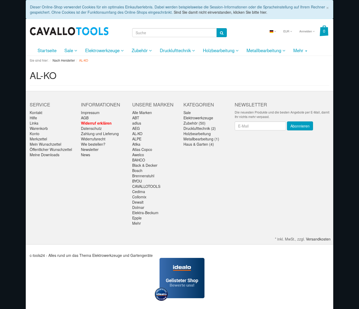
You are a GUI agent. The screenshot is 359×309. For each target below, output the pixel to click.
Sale (69, 50)
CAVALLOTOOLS (146, 186)
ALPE (136, 138)
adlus (136, 123)
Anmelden (306, 31)
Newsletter (90, 149)
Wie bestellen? (93, 144)
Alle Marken (142, 112)
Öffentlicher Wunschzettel (51, 149)
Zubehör (140, 50)
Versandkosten (318, 239)
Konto (34, 133)
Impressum (90, 112)
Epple (137, 217)
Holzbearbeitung (219, 50)
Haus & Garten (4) (198, 144)
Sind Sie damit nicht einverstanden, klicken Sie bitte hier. (220, 12)
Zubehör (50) (194, 123)
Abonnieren (300, 126)
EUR (286, 31)
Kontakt (36, 112)
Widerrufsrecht (93, 138)
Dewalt (137, 202)
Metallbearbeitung (265, 50)
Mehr (136, 223)
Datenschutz (91, 128)
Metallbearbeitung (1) (201, 138)
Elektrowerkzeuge (103, 50)
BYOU (137, 181)
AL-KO (137, 133)
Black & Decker (144, 165)
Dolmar (138, 207)
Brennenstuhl (143, 175)
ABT (135, 117)
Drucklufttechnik (176, 50)
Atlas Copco (142, 149)
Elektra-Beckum (145, 212)
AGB (85, 117)
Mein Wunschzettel (45, 144)
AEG (136, 128)
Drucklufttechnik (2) (199, 128)
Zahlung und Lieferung (100, 133)
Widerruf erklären (96, 123)
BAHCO (138, 160)
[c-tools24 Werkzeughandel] (69, 30)
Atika (136, 144)
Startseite (47, 50)
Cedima (138, 191)
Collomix (139, 196)
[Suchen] (222, 32)
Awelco (138, 154)
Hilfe (33, 117)
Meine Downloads (44, 154)
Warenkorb (39, 128)
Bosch (137, 170)
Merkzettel (38, 138)
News (85, 154)
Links (34, 123)
